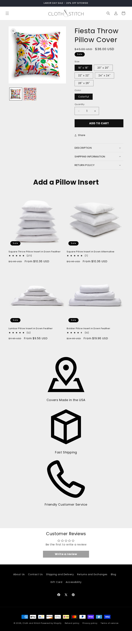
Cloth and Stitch (31, 623)
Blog (113, 574)
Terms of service (109, 623)
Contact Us (35, 574)
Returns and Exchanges (92, 574)
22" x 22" (84, 75)
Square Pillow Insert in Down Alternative (90, 251)
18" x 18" (83, 67)
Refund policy (72, 623)
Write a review (66, 554)
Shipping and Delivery (60, 574)
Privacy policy (89, 623)
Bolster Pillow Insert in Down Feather (88, 328)
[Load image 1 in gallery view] (15, 94)
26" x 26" (84, 83)
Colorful (83, 96)
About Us (19, 574)
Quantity (79, 104)
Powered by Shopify (51, 623)
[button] (7, 13)
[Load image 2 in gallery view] (30, 94)
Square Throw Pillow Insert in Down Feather (34, 251)
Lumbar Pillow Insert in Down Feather (31, 328)
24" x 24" (104, 75)
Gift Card (56, 582)
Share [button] (81, 135)
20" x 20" (103, 67)
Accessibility (74, 582)
